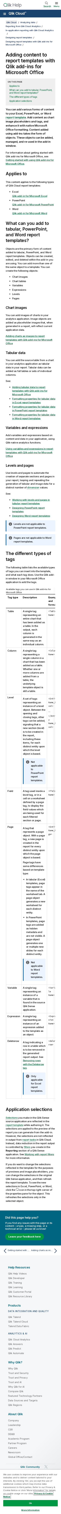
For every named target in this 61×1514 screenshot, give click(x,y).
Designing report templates (19, 37)
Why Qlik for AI (16, 1386)
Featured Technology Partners (25, 1395)
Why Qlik (13, 1368)
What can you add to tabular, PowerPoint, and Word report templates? (30, 91)
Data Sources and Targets (23, 1400)
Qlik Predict (14, 1348)
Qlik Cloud (17, 13)
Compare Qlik (15, 1391)
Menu (56, 6)
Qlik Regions (15, 1405)
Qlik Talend (14, 1317)
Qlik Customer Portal (19, 1291)
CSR (10, 1429)
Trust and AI (14, 1382)
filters (27, 1147)
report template (16, 117)
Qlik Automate (16, 1353)
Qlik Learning (15, 1287)
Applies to (14, 86)
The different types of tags (23, 96)
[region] (30, 1491)
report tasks (29, 1139)
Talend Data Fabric (18, 1326)
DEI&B (11, 1434)
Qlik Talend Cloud (18, 1321)
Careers (12, 1447)
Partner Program (17, 1443)
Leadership (14, 1425)
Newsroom (14, 1452)
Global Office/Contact (20, 1457)
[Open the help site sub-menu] (4, 13)
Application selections (20, 101)
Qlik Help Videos (17, 1273)
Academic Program (19, 1438)
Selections (12, 1117)
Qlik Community (30, 1466)
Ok (30, 1503)
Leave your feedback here (24, 1236)
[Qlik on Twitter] (46, 1466)
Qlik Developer (16, 1278)
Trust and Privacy (18, 1377)
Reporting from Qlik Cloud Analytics (23, 26)
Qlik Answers (15, 1344)
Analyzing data (27, 22)
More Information (30, 1510)
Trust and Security (18, 1373)
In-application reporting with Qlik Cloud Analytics (30, 30)
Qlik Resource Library (20, 1296)
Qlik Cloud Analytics (19, 1339)
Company (13, 1420)
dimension (33, 487)
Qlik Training (15, 1282)
